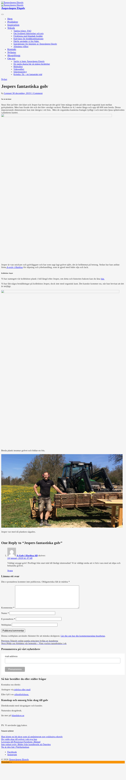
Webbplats (6, 625)
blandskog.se (18, 715)
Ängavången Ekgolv (13, 8)
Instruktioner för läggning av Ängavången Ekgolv (35, 44)
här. (102, 279)
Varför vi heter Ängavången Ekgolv (29, 61)
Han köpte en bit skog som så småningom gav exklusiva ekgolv (32, 736)
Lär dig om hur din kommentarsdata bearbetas (83, 636)
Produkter (12, 21)
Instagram (12, 754)
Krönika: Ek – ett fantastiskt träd (28, 74)
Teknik (11, 28)
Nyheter (11, 52)
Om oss (11, 58)
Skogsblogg (13, 55)
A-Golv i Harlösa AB (27, 555)
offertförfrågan (21, 694)
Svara (10, 570)
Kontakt (11, 49)
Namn (5, 613)
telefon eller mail (22, 689)
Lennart (8, 93)
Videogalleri (19, 69)
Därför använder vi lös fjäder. (26, 41)
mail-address (11, 656)
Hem (9, 18)
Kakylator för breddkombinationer (28, 39)
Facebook (12, 752)
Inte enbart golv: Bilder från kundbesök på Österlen (26, 744)
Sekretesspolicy (20, 72)
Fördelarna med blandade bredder (28, 36)
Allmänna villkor (21, 46)
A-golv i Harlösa (14, 267)
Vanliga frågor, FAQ (22, 31)
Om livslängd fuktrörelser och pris (28, 33)
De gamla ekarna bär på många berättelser (32, 64)
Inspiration (13, 24)
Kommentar (7, 607)
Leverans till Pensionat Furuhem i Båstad (20, 742)
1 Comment (37, 93)
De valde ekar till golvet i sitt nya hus (19, 739)
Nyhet (4, 79)
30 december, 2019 (21, 93)
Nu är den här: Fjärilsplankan (15, 747)
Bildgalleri (18, 66)
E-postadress (8, 619)
